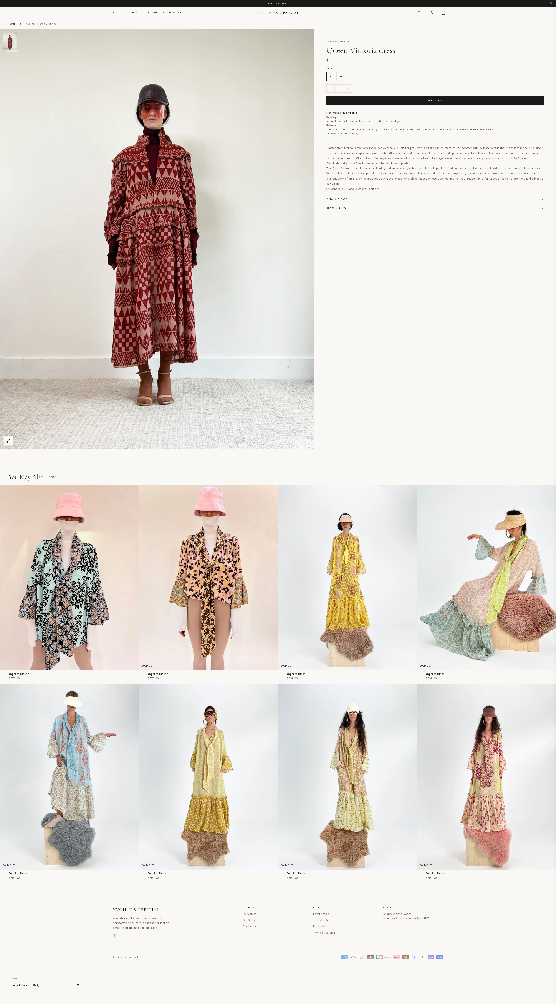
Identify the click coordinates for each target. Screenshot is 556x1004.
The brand (149, 12)
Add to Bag (435, 101)
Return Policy (321, 926)
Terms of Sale (322, 920)
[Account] (431, 13)
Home (12, 24)
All (22, 24)
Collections (117, 12)
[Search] (419, 13)
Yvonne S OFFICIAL (136, 909)
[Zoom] (8, 441)
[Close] (551, 3)
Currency (15, 978)
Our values (249, 913)
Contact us (250, 926)
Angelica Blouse (19, 674)
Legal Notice (321, 913)
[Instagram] (114, 936)
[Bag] (443, 13)
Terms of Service (324, 932)
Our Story (249, 920)
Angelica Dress (296, 674)
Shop (134, 12)
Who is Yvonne (172, 12)
